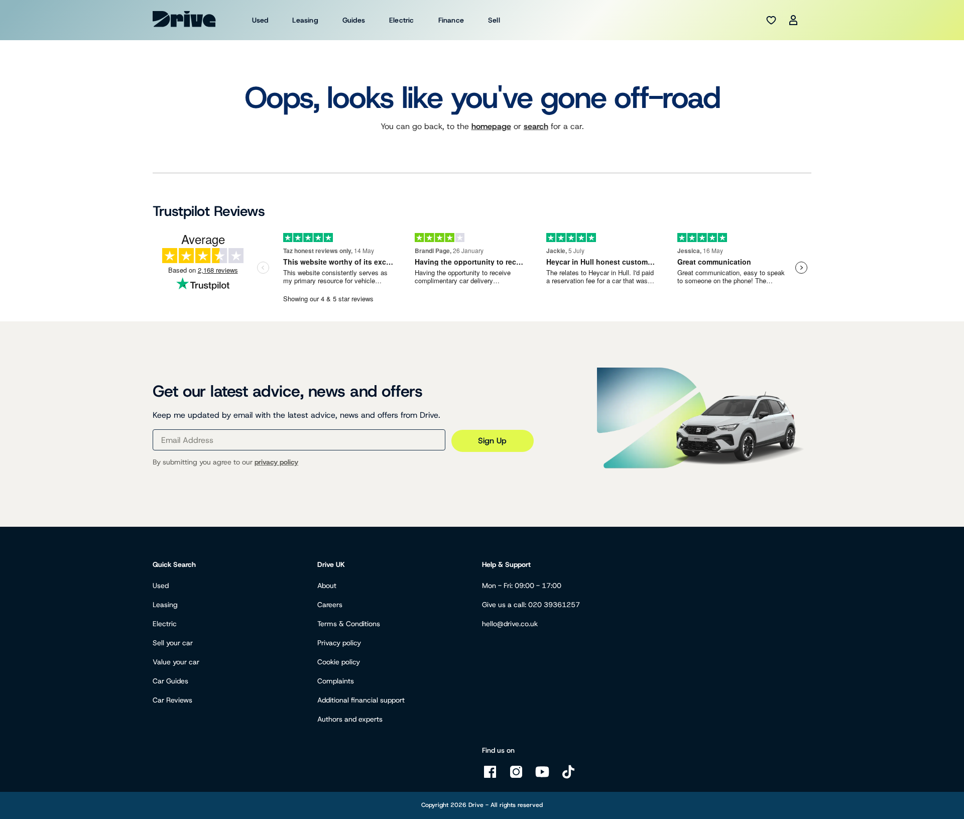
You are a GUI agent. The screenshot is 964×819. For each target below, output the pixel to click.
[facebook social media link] (490, 777)
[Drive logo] (184, 19)
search (536, 126)
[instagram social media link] (516, 777)
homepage (491, 126)
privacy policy (276, 461)
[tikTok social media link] (568, 777)
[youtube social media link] (542, 777)
